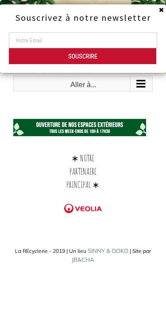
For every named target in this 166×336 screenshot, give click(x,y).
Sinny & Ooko (108, 250)
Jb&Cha (83, 259)
